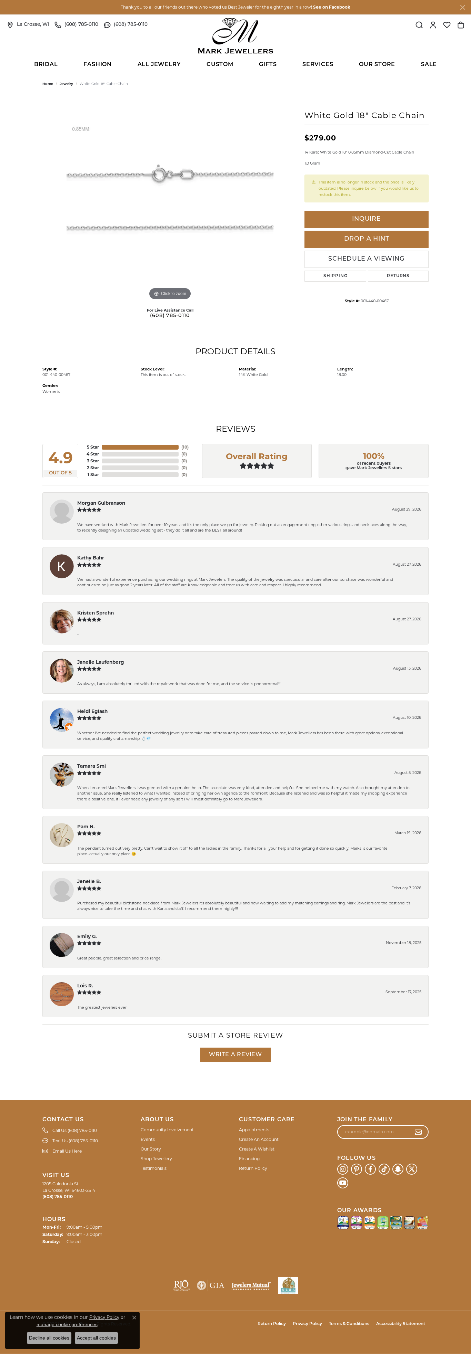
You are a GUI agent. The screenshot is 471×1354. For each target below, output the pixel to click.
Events (148, 1139)
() (185, 447)
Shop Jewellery (156, 1158)
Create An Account (259, 1139)
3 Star (93, 460)
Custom (220, 64)
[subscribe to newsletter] (418, 1132)
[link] (28, 25)
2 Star (93, 467)
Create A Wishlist (256, 1149)
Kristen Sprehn (95, 613)
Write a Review (235, 1055)
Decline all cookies (49, 1338)
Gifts (268, 64)
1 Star (93, 474)
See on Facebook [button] (331, 7)
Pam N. (86, 826)
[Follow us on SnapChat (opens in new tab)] (397, 1169)
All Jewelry (159, 64)
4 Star (93, 453)
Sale (429, 64)
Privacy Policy (307, 1324)
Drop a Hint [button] (366, 239)
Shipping (335, 276)
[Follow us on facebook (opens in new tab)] (370, 1169)
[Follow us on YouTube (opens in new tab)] (342, 1182)
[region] (170, 198)
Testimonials (154, 1168)
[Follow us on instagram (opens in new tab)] (342, 1169)
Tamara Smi (91, 766)
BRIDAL (46, 64)
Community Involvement (167, 1129)
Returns (398, 276)
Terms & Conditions (349, 1324)
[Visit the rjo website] (181, 1285)
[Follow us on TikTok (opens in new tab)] (384, 1169)
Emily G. (87, 936)
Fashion (97, 64)
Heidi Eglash (92, 711)
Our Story (151, 1149)
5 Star (93, 447)
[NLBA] (288, 1285)
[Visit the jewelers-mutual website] (251, 1285)
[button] (419, 25)
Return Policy (253, 1168)
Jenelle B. (89, 881)
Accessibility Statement (400, 1324)
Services (317, 64)
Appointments (254, 1129)
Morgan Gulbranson (101, 503)
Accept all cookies (96, 1338)
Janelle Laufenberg (100, 662)
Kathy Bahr (90, 557)
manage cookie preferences (67, 1324)
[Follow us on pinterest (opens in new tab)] (356, 1169)
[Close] (462, 7)
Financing (249, 1158)
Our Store (377, 64)
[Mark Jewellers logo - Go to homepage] (235, 35)
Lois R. (85, 985)
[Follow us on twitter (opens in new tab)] (411, 1169)
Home (47, 84)
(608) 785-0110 (170, 315)
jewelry (66, 84)
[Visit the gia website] (210, 1285)
